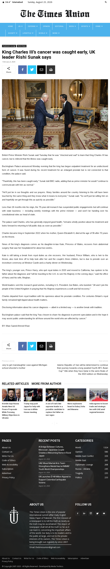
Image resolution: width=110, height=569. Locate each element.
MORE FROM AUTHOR (46, 383)
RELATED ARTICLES (15, 383)
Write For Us (8, 456)
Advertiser (6, 473)
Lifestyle (27, 33)
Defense (32, 26)
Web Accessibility (10, 464)
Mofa (71, 26)
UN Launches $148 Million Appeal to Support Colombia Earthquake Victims (55, 479)
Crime (98, 26)
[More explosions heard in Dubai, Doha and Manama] (76, 394)
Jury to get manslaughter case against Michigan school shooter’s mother (24, 366)
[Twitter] (97, 513)
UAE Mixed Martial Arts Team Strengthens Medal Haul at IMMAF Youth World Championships (54, 466)
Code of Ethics (8, 460)
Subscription (7, 469)
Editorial (59, 26)
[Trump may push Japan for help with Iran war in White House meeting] (33, 394)
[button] (106, 2)
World (42, 33)
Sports (84, 26)
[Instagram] (91, 513)
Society (11, 33)
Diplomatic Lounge (9, 46)
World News (22, 46)
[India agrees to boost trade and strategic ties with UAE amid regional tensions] (98, 394)
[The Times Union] (55, 14)
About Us (6, 447)
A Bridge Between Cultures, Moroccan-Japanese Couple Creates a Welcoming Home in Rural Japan (55, 451)
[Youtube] (104, 513)
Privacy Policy (8, 477)
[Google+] (84, 513)
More (55, 33)
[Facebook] (77, 513)
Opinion (46, 26)
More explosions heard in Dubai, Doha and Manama (76, 406)
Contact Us (7, 451)
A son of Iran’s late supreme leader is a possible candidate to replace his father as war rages (55, 409)
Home (10, 26)
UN (19, 26)
